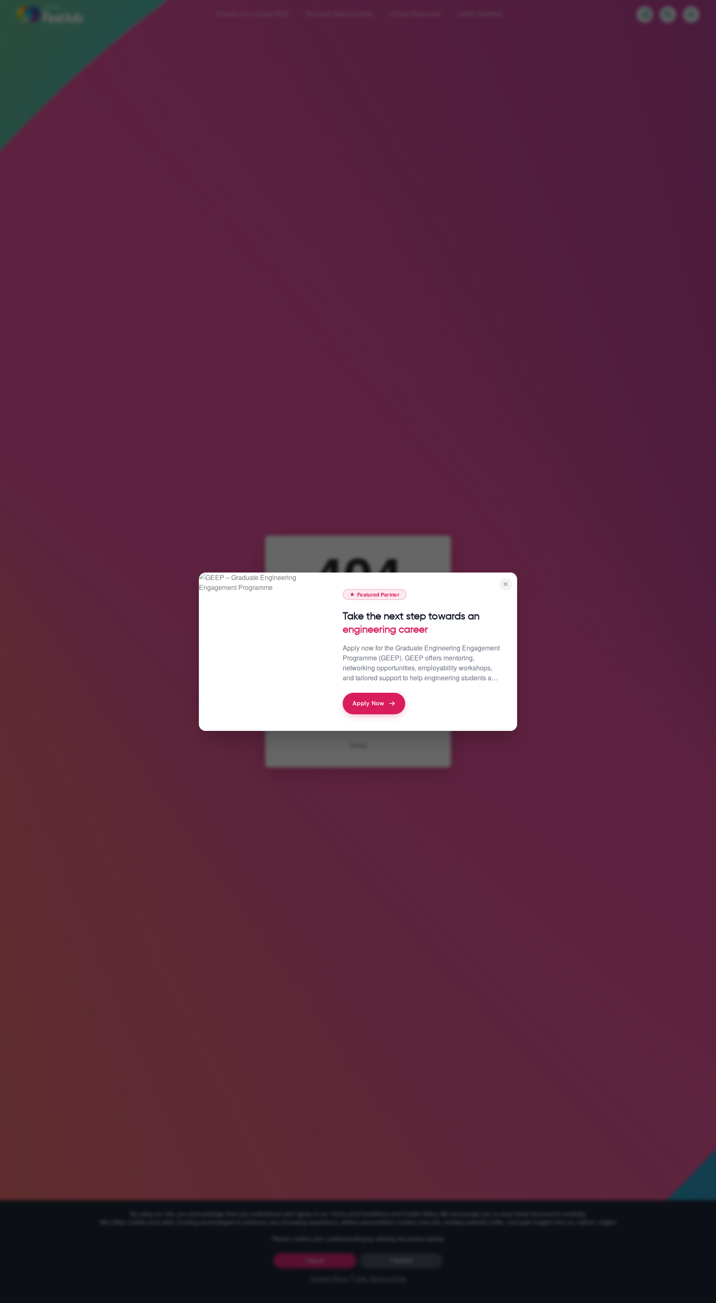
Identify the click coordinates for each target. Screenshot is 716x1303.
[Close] (505, 584)
